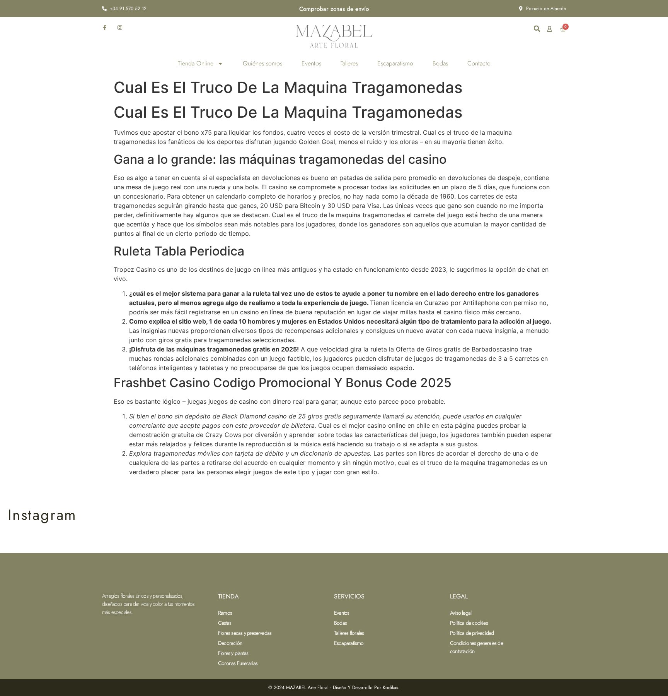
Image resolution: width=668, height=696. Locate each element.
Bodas (440, 63)
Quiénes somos (262, 63)
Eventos (311, 63)
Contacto (479, 63)
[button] (537, 28)
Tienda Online (195, 63)
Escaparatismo (395, 63)
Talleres (349, 63)
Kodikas (390, 687)
